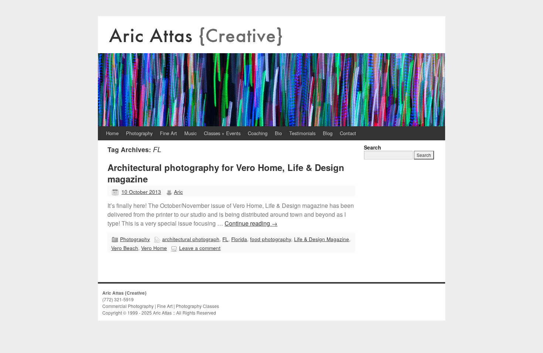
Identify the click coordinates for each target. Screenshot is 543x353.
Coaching (257, 133)
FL (225, 239)
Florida (239, 239)
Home (112, 133)
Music (190, 133)
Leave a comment (200, 247)
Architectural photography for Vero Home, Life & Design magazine (225, 173)
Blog (327, 133)
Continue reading (251, 223)
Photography (139, 133)
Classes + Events (222, 133)
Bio (278, 133)
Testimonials (302, 133)
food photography (270, 239)
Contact (348, 133)
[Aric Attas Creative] (271, 71)
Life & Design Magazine (321, 239)
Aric (178, 191)
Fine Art (168, 133)
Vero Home (154, 247)
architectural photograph (190, 239)
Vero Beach (124, 247)
